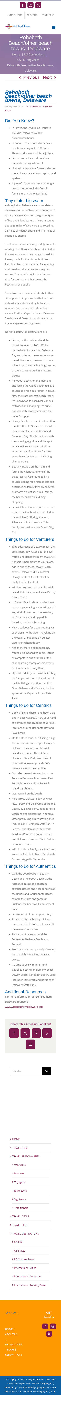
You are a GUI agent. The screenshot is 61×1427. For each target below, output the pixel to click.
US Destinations (33, 106)
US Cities (19, 1242)
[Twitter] (49, 1334)
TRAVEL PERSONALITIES (25, 1156)
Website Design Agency (43, 1383)
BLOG (10, 1349)
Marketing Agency (33, 1387)
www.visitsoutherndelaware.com (24, 1006)
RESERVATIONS (14, 1354)
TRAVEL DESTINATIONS (25, 1233)
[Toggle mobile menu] (54, 27)
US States (19, 1250)
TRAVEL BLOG (20, 1225)
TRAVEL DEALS (20, 1216)
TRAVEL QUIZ (20, 1147)
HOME (16, 1139)
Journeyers (20, 1190)
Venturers (20, 1164)
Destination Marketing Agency (36, 1391)
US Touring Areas (24, 1259)
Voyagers (19, 1182)
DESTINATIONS (13, 1344)
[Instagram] (53, 1326)
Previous (31, 77)
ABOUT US (11, 1334)
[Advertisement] (30, 1112)
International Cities (25, 1267)
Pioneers (19, 1173)
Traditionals (21, 1207)
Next (47, 77)
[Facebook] (45, 1326)
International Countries (27, 1276)
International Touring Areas (30, 1285)
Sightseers (20, 1199)
